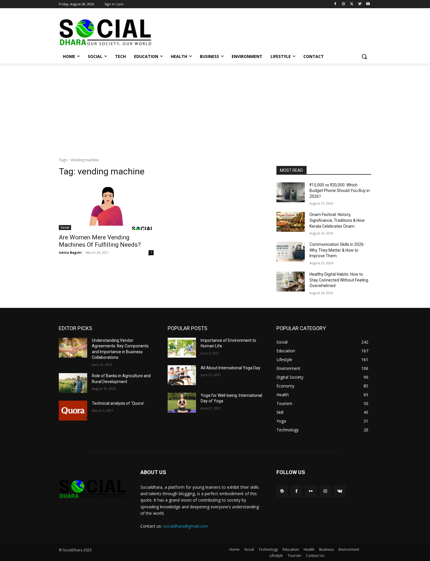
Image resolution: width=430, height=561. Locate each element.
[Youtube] (367, 4)
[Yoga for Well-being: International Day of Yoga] (182, 403)
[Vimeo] (359, 4)
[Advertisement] (215, 107)
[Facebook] (335, 4)
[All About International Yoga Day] (182, 375)
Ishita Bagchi (70, 252)
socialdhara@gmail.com (185, 526)
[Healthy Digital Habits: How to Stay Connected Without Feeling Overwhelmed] (290, 281)
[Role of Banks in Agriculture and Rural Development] (73, 383)
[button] (364, 56)
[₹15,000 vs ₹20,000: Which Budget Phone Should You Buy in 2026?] (290, 192)
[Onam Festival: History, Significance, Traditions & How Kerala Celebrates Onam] (290, 222)
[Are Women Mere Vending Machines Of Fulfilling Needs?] (106, 206)
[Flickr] (311, 491)
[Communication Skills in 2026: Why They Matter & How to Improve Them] (290, 252)
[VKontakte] (339, 491)
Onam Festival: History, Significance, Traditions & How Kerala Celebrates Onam (337, 220)
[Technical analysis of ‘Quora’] (73, 411)
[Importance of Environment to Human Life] (182, 348)
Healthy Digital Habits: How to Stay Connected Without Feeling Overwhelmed (338, 280)
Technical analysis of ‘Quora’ (118, 403)
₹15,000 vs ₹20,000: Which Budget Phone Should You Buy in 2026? (339, 191)
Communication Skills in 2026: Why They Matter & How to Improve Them (336, 250)
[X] (351, 4)
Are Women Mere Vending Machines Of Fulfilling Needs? (100, 241)
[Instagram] (343, 4)
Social (65, 227)
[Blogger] (282, 491)
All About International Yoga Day (230, 368)
